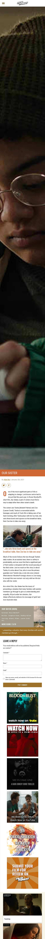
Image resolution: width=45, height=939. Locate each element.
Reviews (6, 896)
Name (5, 663)
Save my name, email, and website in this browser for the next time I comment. (24, 678)
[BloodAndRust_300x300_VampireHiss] (22, 693)
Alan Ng (7, 479)
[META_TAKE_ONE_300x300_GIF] (22, 759)
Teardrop (7, 919)
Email (5, 670)
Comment (6, 652)
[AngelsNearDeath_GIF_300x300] (22, 726)
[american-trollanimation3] (22, 825)
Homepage (7, 895)
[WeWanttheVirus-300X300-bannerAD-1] (22, 792)
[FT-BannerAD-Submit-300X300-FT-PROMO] (22, 858)
